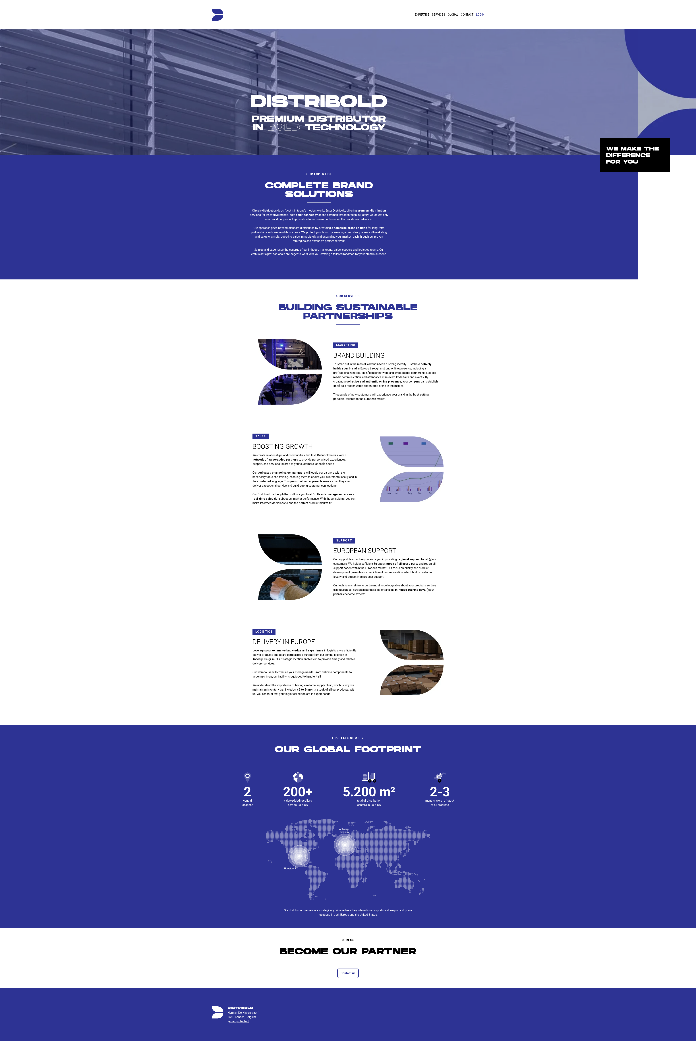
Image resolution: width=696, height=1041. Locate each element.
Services (438, 14)
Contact (467, 14)
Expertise (422, 14)
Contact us (348, 973)
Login (480, 14)
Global (453, 14)
